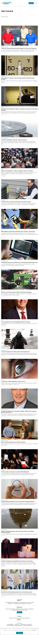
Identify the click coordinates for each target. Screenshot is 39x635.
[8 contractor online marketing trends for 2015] (19, 369)
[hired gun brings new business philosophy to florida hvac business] (19, 36)
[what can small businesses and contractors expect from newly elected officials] (19, 519)
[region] (19, 631)
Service (2, 107)
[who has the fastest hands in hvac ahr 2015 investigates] (19, 280)
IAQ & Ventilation (4, 138)
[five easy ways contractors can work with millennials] (19, 459)
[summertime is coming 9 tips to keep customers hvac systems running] (19, 65)
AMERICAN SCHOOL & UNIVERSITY (26, 624)
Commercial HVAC (4, 529)
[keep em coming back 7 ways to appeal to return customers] (19, 158)
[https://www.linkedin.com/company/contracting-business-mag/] (19, 619)
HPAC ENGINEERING (10, 624)
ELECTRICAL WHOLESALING (27, 625)
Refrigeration (3, 590)
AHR (2, 290)
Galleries (3, 200)
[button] (2, 3)
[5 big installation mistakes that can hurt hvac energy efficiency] (19, 489)
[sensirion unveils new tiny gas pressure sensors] (19, 127)
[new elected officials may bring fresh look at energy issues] (19, 579)
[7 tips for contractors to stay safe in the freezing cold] (19, 339)
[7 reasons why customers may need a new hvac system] (19, 189)
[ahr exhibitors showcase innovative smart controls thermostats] (19, 219)
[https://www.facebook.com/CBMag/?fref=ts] (17, 619)
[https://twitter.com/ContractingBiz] (20, 619)
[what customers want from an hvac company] (19, 429)
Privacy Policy (34, 630)
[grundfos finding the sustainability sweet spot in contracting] (19, 548)
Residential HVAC (4, 46)
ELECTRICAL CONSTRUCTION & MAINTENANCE (14, 625)
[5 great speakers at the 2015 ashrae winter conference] (19, 309)
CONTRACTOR (17, 624)
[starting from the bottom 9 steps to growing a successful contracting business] (19, 96)
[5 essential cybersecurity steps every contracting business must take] (19, 250)
